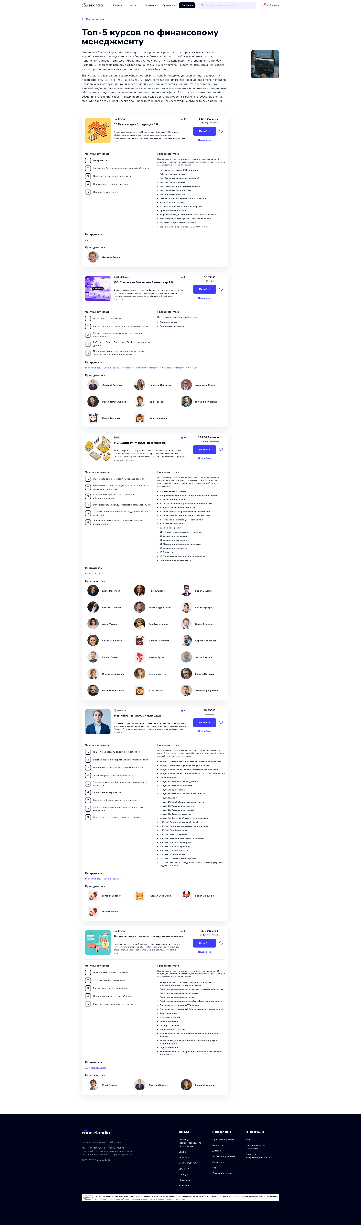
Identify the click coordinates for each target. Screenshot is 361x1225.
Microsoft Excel (93, 367)
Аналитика (218, 1162)
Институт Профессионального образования (190, 1143)
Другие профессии (222, 1173)
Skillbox (183, 1151)
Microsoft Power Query (160, 367)
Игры (215, 1167)
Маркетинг (218, 1145)
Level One (184, 1157)
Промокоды (168, 5)
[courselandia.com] (92, 5)
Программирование (223, 1139)
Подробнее (204, 140)
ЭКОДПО (184, 1174)
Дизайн (216, 1150)
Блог (248, 1139)
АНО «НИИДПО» (188, 1163)
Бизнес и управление (223, 1156)
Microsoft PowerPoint (135, 367)
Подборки (187, 5)
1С (86, 239)
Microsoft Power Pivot (186, 367)
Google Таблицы (112, 367)
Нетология (184, 1180)
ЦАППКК (184, 1168)
